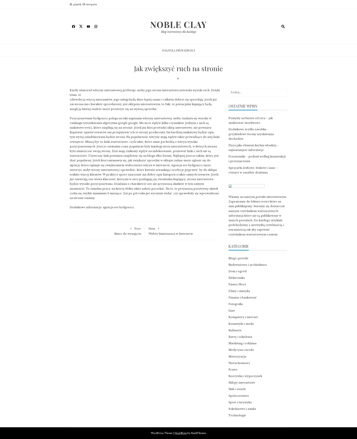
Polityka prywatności (178, 50)
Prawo (233, 369)
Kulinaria (235, 330)
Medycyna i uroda (241, 350)
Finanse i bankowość (243, 297)
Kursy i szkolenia (240, 337)
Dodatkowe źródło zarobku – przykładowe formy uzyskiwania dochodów (251, 134)
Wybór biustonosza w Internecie (171, 231)
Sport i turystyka (240, 402)
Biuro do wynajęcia (127, 231)
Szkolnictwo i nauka (242, 409)
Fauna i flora (237, 284)
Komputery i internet (243, 317)
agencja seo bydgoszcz (118, 207)
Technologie (237, 415)
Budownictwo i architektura (248, 264)
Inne (232, 310)
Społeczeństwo (239, 396)
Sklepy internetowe (242, 382)
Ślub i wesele (237, 389)
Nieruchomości (239, 363)
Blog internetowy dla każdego (178, 31)
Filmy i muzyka (239, 291)
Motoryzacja (237, 356)
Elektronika (237, 278)
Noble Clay (178, 24)
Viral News (180, 433)
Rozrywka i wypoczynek (245, 376)
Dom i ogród (238, 271)
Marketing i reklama (242, 343)
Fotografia (236, 304)
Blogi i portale (238, 258)
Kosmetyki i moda (241, 323)
